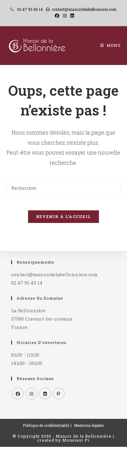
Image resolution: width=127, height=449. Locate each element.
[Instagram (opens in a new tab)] (64, 15)
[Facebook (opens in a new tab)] (57, 15)
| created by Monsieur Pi (75, 438)
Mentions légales (89, 425)
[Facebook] (18, 393)
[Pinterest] (58, 393)
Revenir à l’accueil (63, 216)
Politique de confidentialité (46, 425)
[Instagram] (31, 393)
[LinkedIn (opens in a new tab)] (71, 15)
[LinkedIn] (45, 393)
